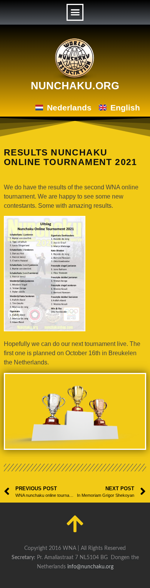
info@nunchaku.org (90, 567)
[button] (75, 12)
